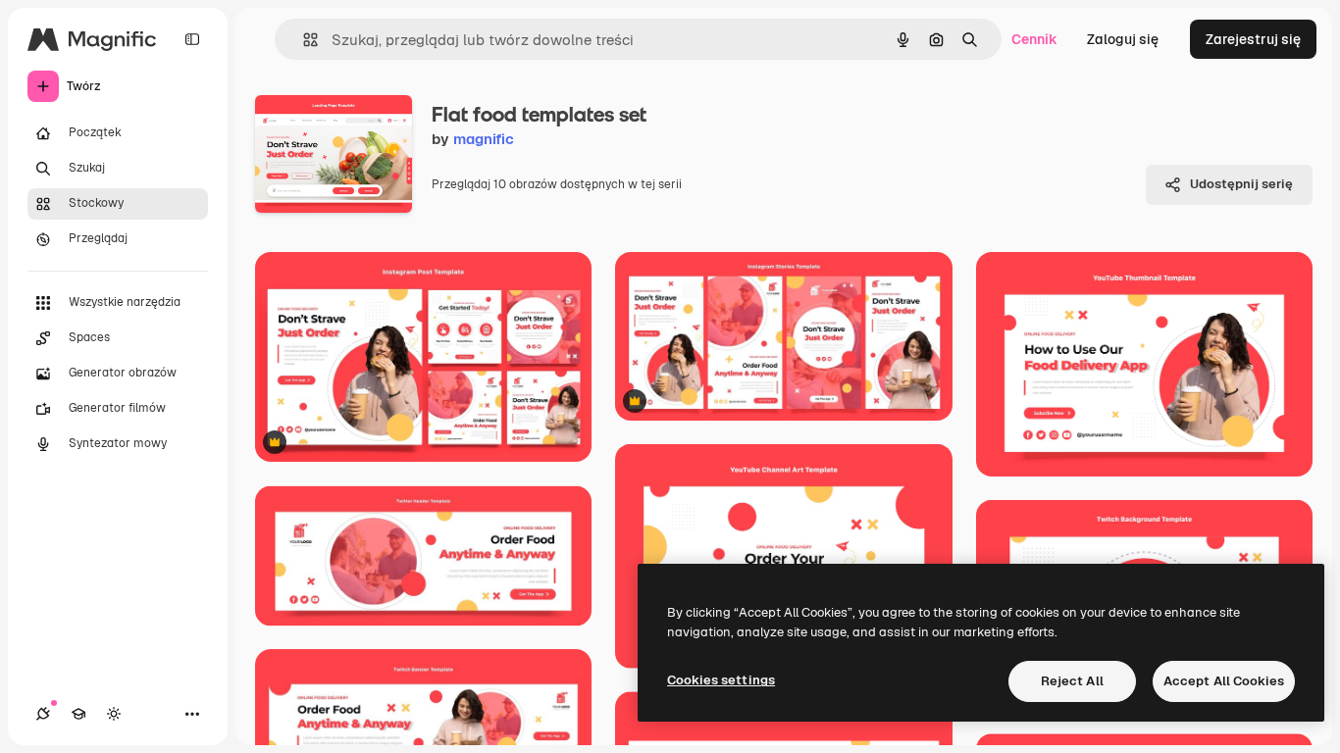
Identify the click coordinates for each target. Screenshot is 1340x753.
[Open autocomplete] (303, 39)
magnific (483, 138)
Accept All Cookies (1223, 681)
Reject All (1072, 681)
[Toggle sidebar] (192, 39)
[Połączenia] (43, 713)
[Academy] (78, 713)
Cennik (1034, 39)
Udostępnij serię (1241, 184)
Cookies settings (721, 680)
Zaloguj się (1123, 39)
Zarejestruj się (1253, 39)
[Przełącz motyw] (113, 713)
